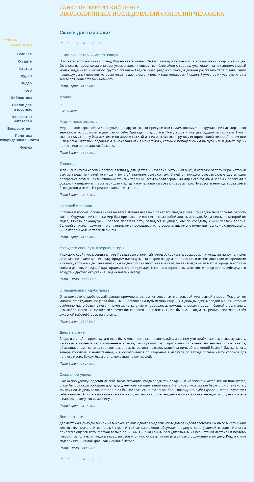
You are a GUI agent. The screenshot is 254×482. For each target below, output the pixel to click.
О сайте (25, 61)
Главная (24, 54)
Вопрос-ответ (19, 128)
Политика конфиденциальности (18, 137)
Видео (26, 83)
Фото (27, 90)
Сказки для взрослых (22, 107)
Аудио (26, 76)
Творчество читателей (21, 119)
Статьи (25, 69)
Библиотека (21, 98)
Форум (26, 147)
